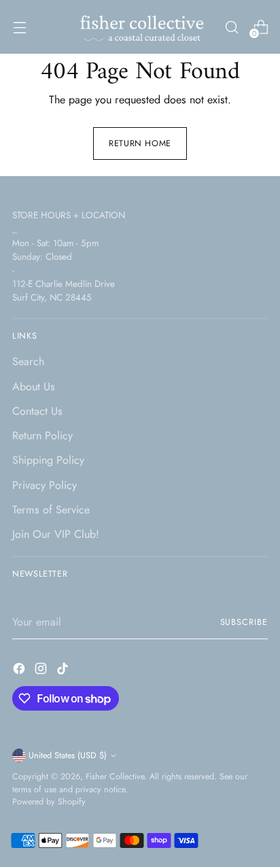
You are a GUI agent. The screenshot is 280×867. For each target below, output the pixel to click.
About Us (33, 386)
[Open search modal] (231, 27)
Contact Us (37, 411)
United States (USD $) (68, 755)
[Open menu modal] (19, 27)
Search (28, 361)
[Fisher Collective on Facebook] (20, 671)
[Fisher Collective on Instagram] (42, 671)
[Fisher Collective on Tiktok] (64, 671)
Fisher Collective (115, 776)
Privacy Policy (44, 485)
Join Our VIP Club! (55, 534)
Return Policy (42, 435)
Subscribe (244, 622)
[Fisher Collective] (140, 26)
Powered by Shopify (49, 802)
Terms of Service (51, 509)
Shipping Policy (48, 460)
